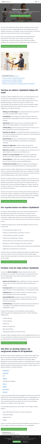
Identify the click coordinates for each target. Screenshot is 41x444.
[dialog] (20, 439)
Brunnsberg (6, 389)
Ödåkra (5, 386)
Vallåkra (5, 378)
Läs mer (31, 439)
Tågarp (4, 384)
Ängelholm (5, 373)
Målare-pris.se (6, 2)
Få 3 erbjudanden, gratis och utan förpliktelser (20, 15)
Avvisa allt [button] (25, 441)
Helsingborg (6, 370)
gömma (16, 76)
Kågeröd (5, 392)
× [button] (39, 436)
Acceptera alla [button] (17, 441)
